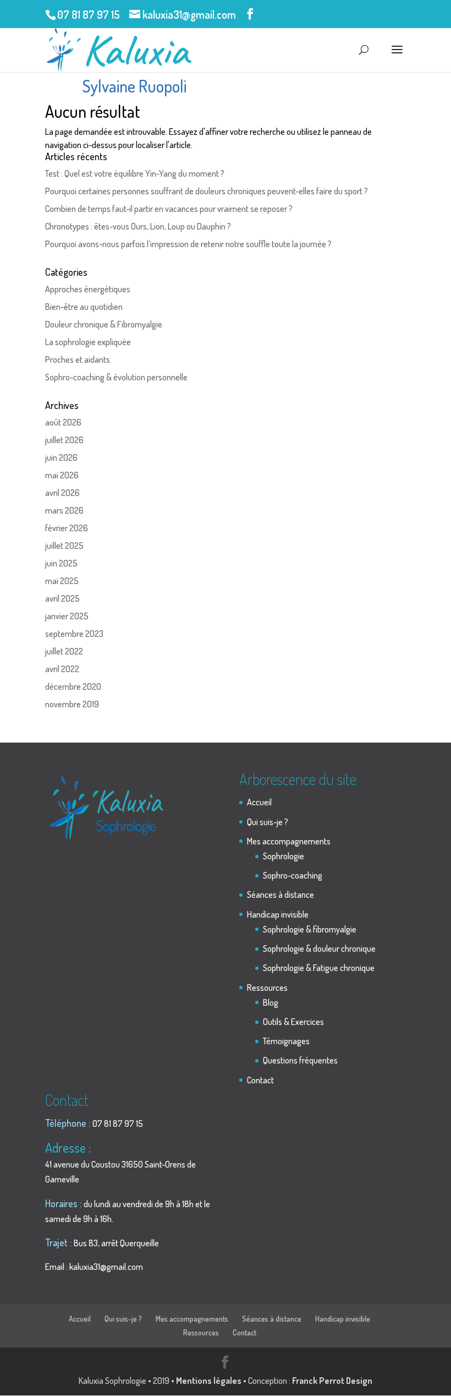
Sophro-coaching (292, 875)
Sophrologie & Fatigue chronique (319, 967)
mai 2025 (62, 580)
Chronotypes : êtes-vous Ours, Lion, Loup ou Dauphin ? (138, 226)
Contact (260, 1080)
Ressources (267, 987)
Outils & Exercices (293, 1021)
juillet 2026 (64, 439)
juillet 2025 (64, 545)
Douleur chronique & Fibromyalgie (103, 324)
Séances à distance (280, 894)
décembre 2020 (73, 686)
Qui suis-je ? (267, 821)
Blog (270, 1002)
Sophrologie (283, 855)
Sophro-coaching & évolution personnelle (116, 377)
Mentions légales (208, 1380)
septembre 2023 (74, 633)
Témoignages (286, 1040)
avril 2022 (62, 668)
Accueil (259, 802)
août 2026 (63, 422)
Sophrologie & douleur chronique (319, 948)
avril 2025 (62, 598)
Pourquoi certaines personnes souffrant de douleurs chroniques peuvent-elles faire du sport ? (206, 191)
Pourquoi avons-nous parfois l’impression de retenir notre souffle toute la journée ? (188, 243)
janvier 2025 (67, 615)
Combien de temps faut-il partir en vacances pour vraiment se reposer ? (169, 208)
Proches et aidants (77, 359)
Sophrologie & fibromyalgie (309, 929)
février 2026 (66, 527)
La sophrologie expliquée (88, 341)
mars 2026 (64, 510)
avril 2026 (62, 492)
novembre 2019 (72, 704)
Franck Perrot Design (332, 1380)
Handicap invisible (278, 914)
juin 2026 (61, 457)
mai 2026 (62, 475)
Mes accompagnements (289, 841)
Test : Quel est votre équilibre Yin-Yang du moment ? (134, 173)
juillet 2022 (64, 651)
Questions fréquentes (300, 1060)
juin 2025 (61, 563)
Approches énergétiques (87, 289)
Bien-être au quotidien (84, 306)
